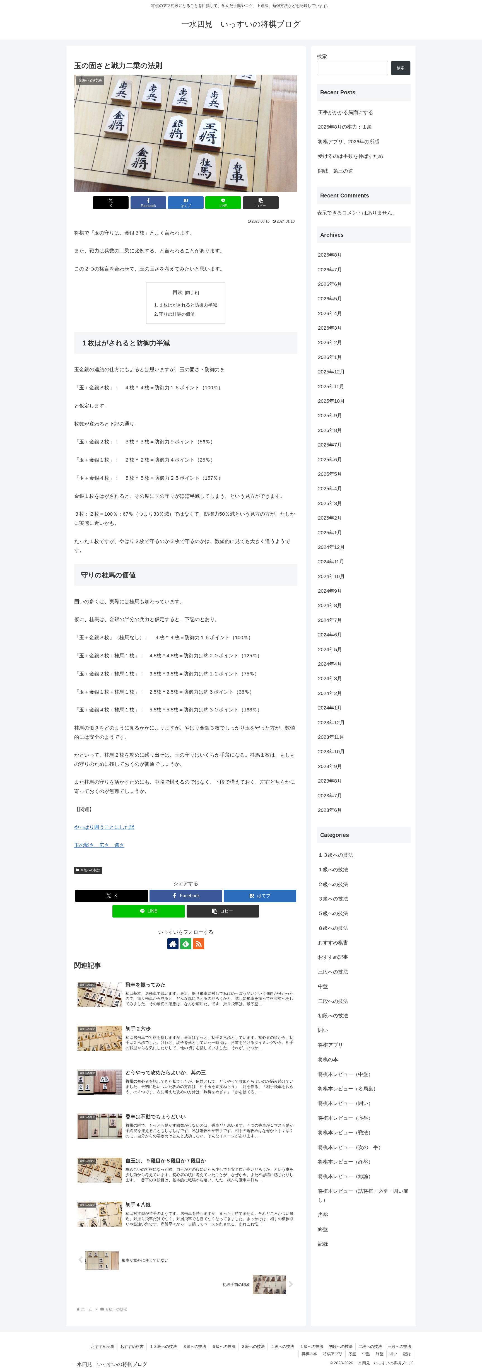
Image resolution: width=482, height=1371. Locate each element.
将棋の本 (309, 1353)
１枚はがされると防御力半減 (188, 304)
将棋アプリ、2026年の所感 (348, 141)
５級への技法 (223, 1346)
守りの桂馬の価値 (177, 314)
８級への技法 (90, 870)
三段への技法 (399, 1346)
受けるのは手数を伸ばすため (350, 156)
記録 (407, 1353)
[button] (261, 202)
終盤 (380, 1353)
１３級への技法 (163, 1346)
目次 (178, 292)
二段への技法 (370, 1346)
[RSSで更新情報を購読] (198, 943)
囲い (393, 1353)
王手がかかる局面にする (345, 112)
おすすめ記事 (102, 1346)
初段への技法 (341, 1346)
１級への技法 (311, 1346)
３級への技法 (253, 1346)
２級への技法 (282, 1346)
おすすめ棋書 (132, 1346)
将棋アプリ (333, 1353)
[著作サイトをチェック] (173, 943)
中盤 (366, 1353)
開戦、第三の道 (335, 171)
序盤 (352, 1353)
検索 (322, 56)
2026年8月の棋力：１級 (345, 127)
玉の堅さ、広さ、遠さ (99, 845)
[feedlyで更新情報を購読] (185, 943)
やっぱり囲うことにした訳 (104, 827)
